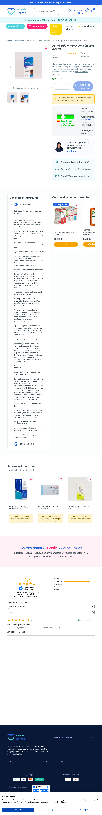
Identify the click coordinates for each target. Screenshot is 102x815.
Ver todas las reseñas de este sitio (27, 596)
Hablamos (72, 151)
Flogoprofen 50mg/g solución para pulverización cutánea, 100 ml (21, 508)
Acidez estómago (45, 41)
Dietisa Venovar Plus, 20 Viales (64, 234)
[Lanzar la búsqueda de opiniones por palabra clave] (93, 612)
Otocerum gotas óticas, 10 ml (79, 508)
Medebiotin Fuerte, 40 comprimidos (48, 508)
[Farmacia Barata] (16, 11)
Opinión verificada (87, 620)
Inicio (9, 41)
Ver (65, 244)
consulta (86, 119)
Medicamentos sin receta (25, 41)
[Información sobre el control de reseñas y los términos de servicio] (39, 592)
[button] (92, 10)
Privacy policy (95, 795)
